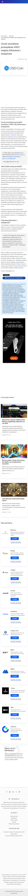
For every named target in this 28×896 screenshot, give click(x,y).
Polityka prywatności (14, 824)
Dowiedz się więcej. (16, 542)
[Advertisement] (14, 18)
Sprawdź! (14, 538)
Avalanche (13, 135)
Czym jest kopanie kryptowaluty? (14, 835)
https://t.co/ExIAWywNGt (8, 158)
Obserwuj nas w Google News (15, 278)
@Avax (19, 156)
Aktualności (11, 36)
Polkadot (21, 268)
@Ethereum (12, 156)
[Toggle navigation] (2, 2)
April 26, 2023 (15, 161)
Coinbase (18, 264)
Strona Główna (4, 36)
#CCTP (17, 154)
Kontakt (14, 822)
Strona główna (14, 816)
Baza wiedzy (14, 820)
